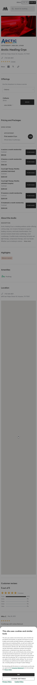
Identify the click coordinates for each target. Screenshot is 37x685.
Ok (18, 674)
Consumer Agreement (18, 668)
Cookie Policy (19, 682)
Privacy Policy (8, 669)
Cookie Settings (18, 678)
